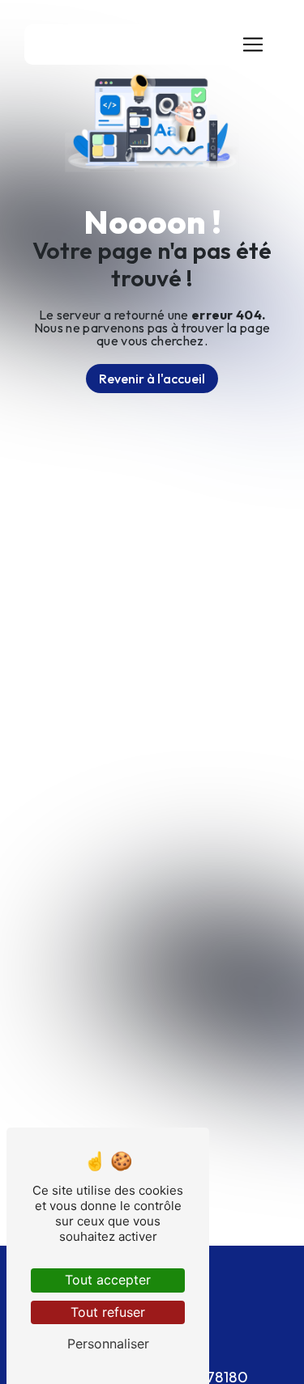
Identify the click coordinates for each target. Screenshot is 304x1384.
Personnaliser (108, 1343)
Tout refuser (108, 1312)
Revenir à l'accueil (152, 378)
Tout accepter (108, 1280)
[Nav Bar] (253, 44)
